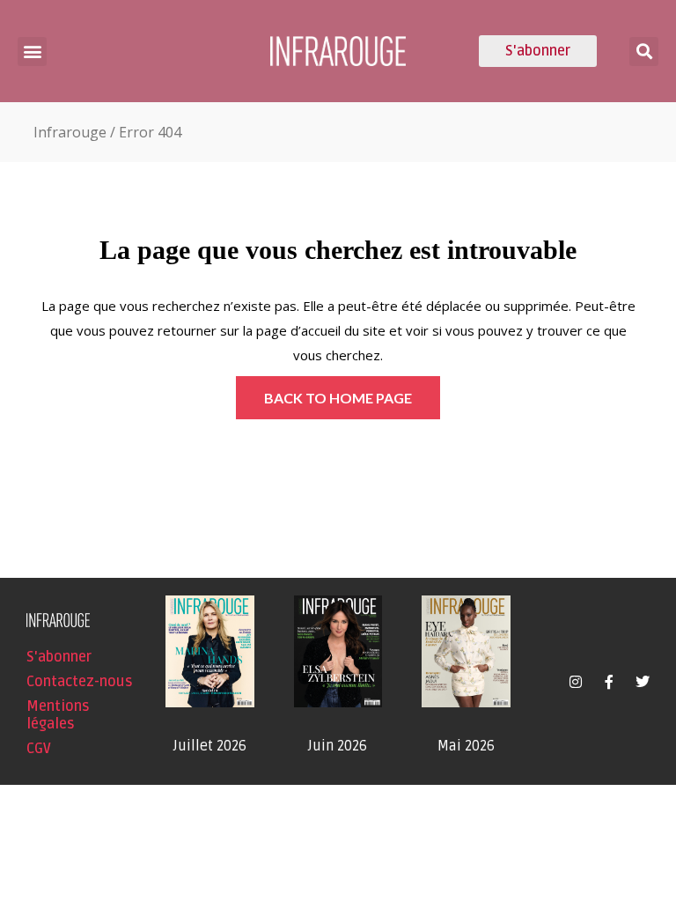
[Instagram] (576, 682)
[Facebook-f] (609, 682)
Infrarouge (70, 132)
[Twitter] (643, 682)
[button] (32, 51)
